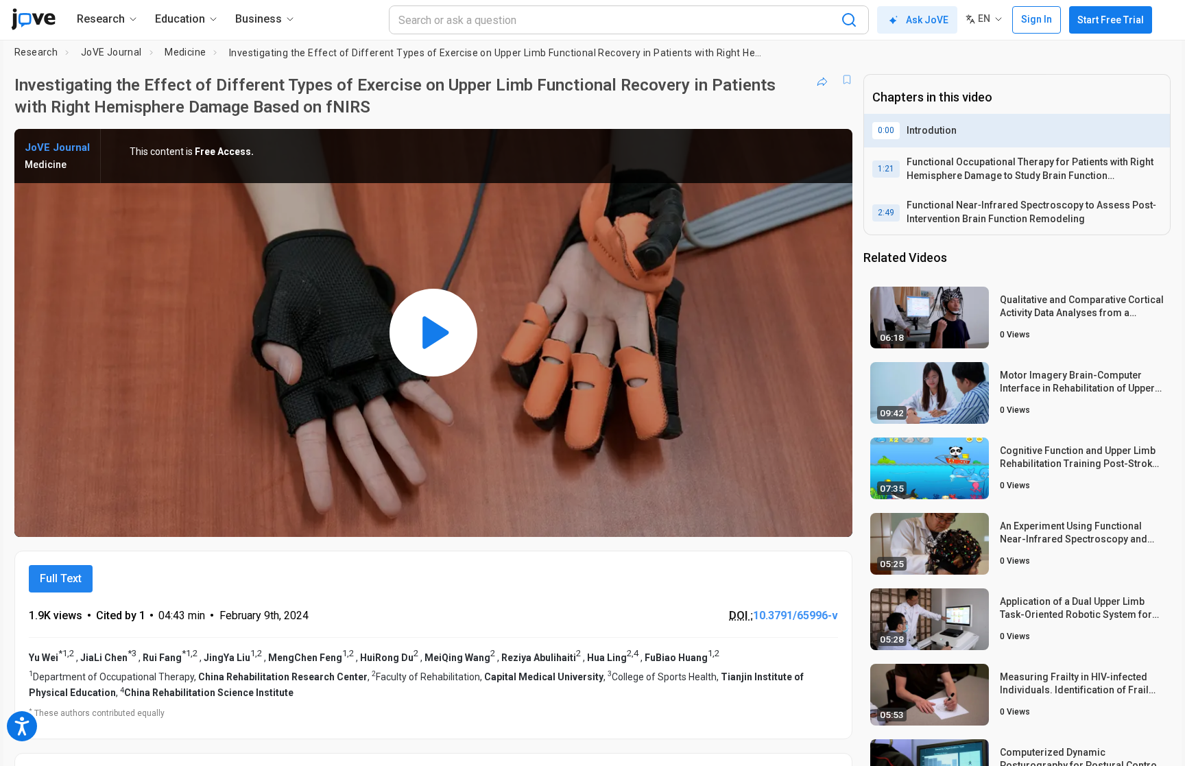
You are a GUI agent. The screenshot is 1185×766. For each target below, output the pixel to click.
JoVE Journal (111, 52)
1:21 (886, 168)
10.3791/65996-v (795, 615)
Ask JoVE (927, 19)
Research (36, 52)
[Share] (822, 79)
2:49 (886, 212)
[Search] (849, 20)
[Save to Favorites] (846, 79)
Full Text (61, 578)
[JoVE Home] (33, 19)
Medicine (185, 52)
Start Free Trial (1110, 19)
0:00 (886, 130)
